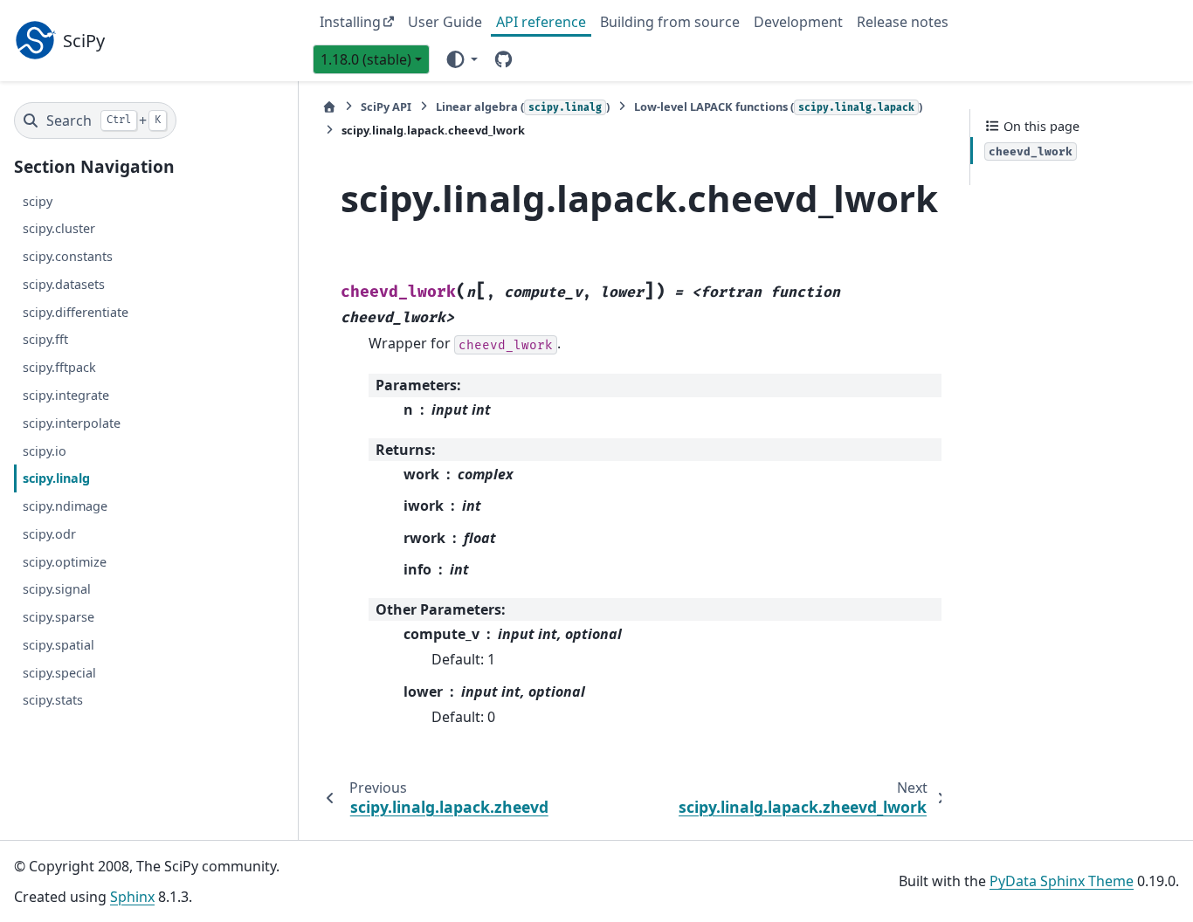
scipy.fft (45, 339)
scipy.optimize (65, 561)
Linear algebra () (523, 106)
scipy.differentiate (75, 312)
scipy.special (59, 672)
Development (798, 21)
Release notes (902, 21)
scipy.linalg (56, 478)
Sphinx (132, 896)
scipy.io (44, 450)
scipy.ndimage (65, 506)
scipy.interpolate (72, 423)
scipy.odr (49, 534)
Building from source (670, 21)
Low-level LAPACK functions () (778, 106)
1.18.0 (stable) (366, 59)
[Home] (329, 107)
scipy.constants (68, 256)
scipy (37, 200)
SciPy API (386, 106)
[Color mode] (461, 58)
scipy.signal (57, 589)
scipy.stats (53, 700)
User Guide (445, 21)
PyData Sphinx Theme (1062, 881)
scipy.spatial (58, 644)
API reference (541, 21)
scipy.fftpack (59, 367)
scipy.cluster (59, 228)
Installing (350, 21)
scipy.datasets (64, 284)
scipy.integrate (66, 395)
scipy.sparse (58, 617)
